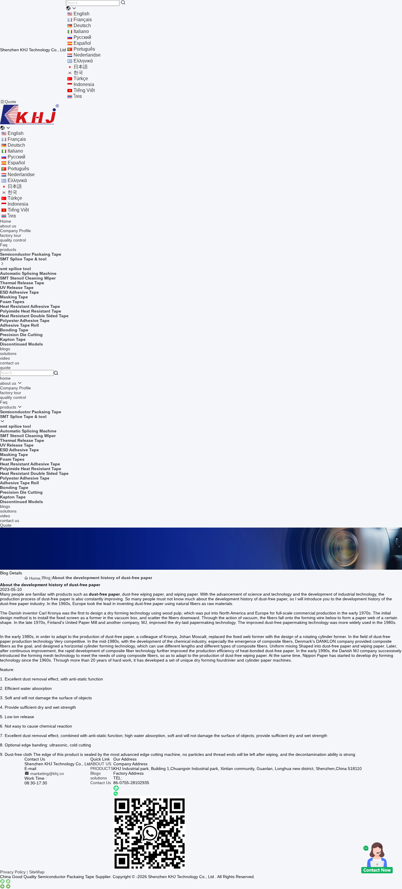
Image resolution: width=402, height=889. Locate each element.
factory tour (10, 235)
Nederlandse (87, 54)
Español (82, 43)
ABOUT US (100, 763)
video (5, 358)
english (81, 13)
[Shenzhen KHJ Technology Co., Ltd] (29, 123)
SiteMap (36, 872)
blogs (5, 348)
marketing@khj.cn (46, 773)
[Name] (123, 2)
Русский (82, 37)
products (8, 249)
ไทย (78, 96)
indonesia (84, 84)
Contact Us (100, 782)
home (5, 378)
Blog (46, 577)
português (84, 49)
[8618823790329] (116, 788)
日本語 (81, 66)
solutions (8, 353)
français (83, 19)
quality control (13, 240)
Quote (10, 101)
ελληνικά (83, 60)
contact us (9, 363)
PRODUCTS (101, 768)
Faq (3, 244)
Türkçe (81, 78)
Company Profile (15, 230)
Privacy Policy (13, 872)
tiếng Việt (84, 90)
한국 (78, 72)
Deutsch (82, 25)
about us (8, 226)
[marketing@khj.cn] (5, 886)
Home (5, 221)
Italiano (81, 31)
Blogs (95, 773)
